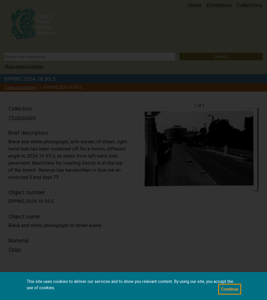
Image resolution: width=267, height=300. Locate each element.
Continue (229, 289)
